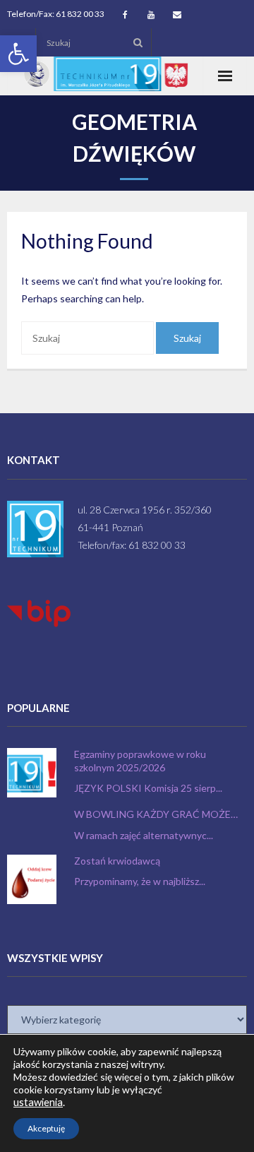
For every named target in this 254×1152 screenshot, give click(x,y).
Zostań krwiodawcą (117, 861)
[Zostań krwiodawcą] (31, 879)
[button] (18, 53)
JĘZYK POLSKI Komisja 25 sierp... (148, 788)
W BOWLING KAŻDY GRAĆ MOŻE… (156, 814)
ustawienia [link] (38, 1102)
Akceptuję (46, 1128)
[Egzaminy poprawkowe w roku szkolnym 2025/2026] (31, 772)
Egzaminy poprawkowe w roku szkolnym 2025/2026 (140, 760)
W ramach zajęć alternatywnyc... (143, 835)
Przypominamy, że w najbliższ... (139, 881)
